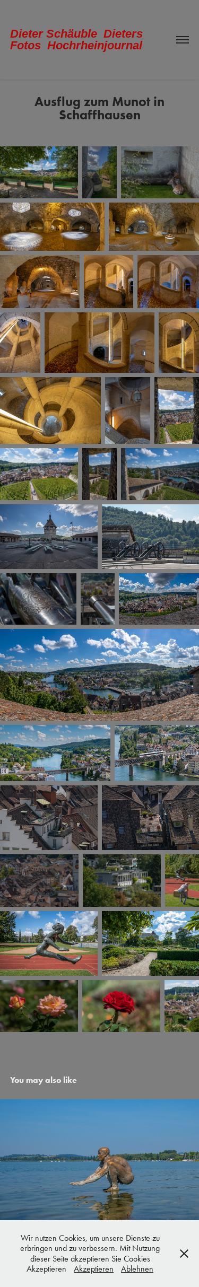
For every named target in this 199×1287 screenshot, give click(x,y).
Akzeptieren (94, 1269)
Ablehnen (137, 1269)
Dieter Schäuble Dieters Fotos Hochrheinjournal (78, 39)
